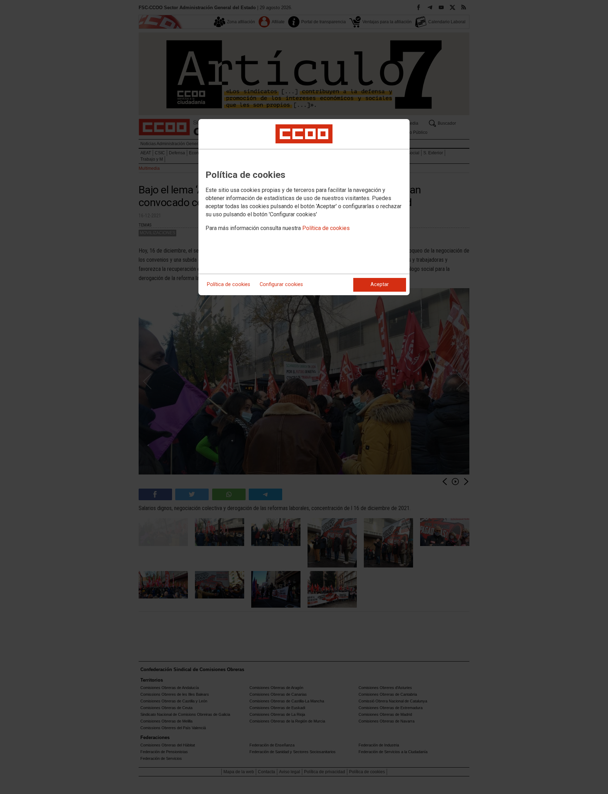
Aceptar (379, 284)
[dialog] (304, 207)
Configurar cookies (281, 284)
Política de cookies (326, 228)
